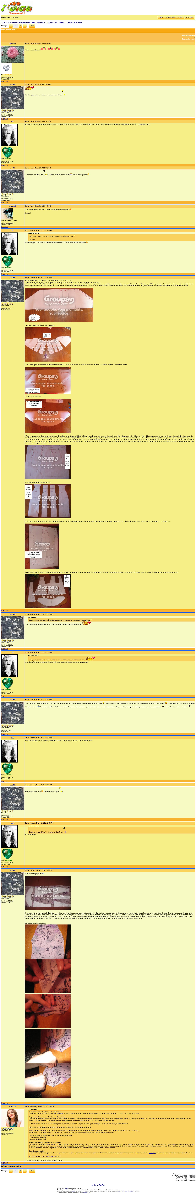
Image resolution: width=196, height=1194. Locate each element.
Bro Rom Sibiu (58, 1113)
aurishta (12, 84)
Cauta (161, 17)
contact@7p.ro (86, 1192)
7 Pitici (66, 1188)
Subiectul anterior (188, 35)
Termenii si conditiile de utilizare (125, 1191)
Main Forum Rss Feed (98, 1185)
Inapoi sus (4, 81)
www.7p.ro (152, 1153)
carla (12, 121)
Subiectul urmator (188, 39)
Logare (180, 17)
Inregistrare (189, 17)
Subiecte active (170, 17)
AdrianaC (12, 206)
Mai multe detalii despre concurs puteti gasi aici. (45, 1156)
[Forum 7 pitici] (17, 14)
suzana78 (12, 1107)
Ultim (32, 26)
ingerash (13, 43)
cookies (73, 1191)
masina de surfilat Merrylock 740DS (50, 1144)
